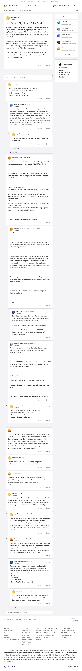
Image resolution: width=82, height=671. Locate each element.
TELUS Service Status (11, 640)
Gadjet (13, 430)
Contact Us (26, 630)
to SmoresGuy (37, 228)
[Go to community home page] (11, 5)
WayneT (18, 134)
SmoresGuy (15, 157)
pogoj (15, 104)
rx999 (70, 37)
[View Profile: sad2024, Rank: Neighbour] (13, 312)
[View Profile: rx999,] (58, 35)
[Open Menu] (77, 10)
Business (30, 1)
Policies (6, 637)
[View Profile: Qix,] (58, 22)
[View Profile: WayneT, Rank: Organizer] (13, 134)
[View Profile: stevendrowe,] (58, 42)
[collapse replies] (4, 84)
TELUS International (67, 630)
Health (37, 1)
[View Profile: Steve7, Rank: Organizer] (11, 562)
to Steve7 (30, 591)
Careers (6, 633)
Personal (23, 1)
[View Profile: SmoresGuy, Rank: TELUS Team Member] (9, 158)
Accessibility (8, 630)
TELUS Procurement (68, 633)
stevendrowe (72, 43)
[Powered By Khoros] (74, 620)
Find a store (26, 635)
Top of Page (18, 619)
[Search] (65, 6)
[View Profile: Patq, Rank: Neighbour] (9, 473)
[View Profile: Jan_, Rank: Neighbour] (9, 84)
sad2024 (18, 311)
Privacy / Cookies (42, 637)
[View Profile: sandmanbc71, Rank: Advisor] (8, 18)
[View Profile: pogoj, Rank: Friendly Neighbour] (11, 105)
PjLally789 (72, 50)
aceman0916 (15, 457)
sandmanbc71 (14, 17)
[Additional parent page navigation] (17, 10)
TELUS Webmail (66, 635)
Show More (16, 148)
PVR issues (65, 28)
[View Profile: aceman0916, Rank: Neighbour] (9, 458)
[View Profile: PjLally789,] (58, 48)
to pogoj (28, 134)
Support (25, 628)
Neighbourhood (27, 633)
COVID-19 (25, 644)
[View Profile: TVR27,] (58, 29)
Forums (21, 10)
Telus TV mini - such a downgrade (68, 35)
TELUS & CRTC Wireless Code (46, 633)
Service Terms (27, 640)
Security (39, 640)
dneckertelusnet (18, 343)
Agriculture (45, 1)
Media (6, 635)
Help (34, 619)
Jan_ (13, 84)
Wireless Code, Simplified (45, 635)
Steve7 (15, 561)
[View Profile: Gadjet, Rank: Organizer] (9, 430)
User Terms (26, 637)
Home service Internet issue (66, 48)
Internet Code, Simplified (44, 630)
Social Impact (54, 1)
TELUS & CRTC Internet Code (46, 628)
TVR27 (71, 30)
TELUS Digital (65, 628)
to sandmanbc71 (28, 514)
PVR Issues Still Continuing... (67, 41)
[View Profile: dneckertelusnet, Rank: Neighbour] (11, 344)
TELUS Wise (65, 637)
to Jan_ (29, 104)
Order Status (26, 642)
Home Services (27, 10)
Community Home (8, 619)
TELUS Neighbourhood (9, 10)
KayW (15, 538)
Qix (70, 24)
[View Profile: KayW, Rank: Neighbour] (11, 539)
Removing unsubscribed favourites (66, 22)
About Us (7, 628)
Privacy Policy (27, 619)
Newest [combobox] (50, 73)
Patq (13, 473)
